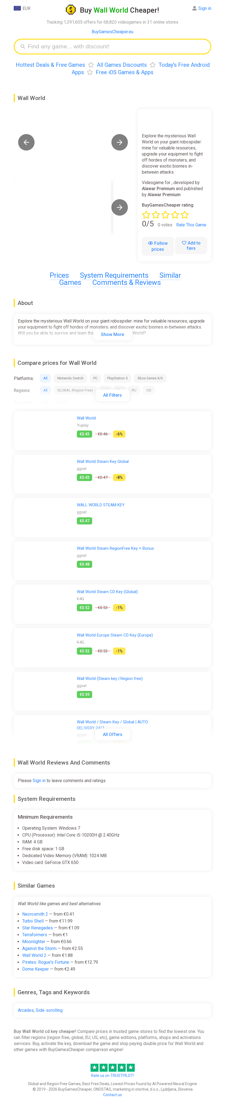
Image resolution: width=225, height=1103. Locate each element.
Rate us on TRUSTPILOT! (112, 1075)
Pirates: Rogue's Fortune (45, 962)
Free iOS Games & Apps (124, 72)
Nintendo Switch (70, 378)
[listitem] (62, 207)
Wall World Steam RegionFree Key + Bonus (115, 548)
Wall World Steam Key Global (103, 461)
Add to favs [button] (194, 245)
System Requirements (114, 275)
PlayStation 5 (117, 378)
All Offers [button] (112, 734)
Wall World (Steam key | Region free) (110, 678)
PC (95, 378)
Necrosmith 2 (35, 914)
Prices (59, 275)
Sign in (204, 8)
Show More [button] (112, 334)
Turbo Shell (33, 921)
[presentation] (119, 207)
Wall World (86, 418)
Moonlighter (33, 941)
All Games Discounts (122, 65)
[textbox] (117, 46)
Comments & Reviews (126, 282)
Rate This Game (191, 224)
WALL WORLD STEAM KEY (101, 504)
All (45, 378)
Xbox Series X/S (150, 378)
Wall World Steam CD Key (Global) (107, 591)
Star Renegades (37, 927)
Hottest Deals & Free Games (50, 65)
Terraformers (34, 934)
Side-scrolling (49, 1010)
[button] (26, 142)
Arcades (26, 1010)
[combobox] (117, 46)
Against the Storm (39, 948)
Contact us (112, 1095)
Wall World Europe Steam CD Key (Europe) (115, 635)
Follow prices (159, 246)
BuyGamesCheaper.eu (112, 31)
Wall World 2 (34, 955)
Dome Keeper (35, 969)
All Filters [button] (112, 395)
